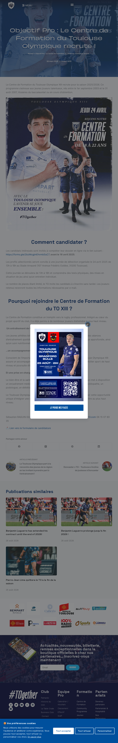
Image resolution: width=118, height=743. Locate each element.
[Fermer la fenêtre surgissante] (88, 324)
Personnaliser (105, 731)
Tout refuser (84, 731)
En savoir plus (34, 736)
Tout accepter (63, 731)
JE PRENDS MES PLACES (59, 407)
